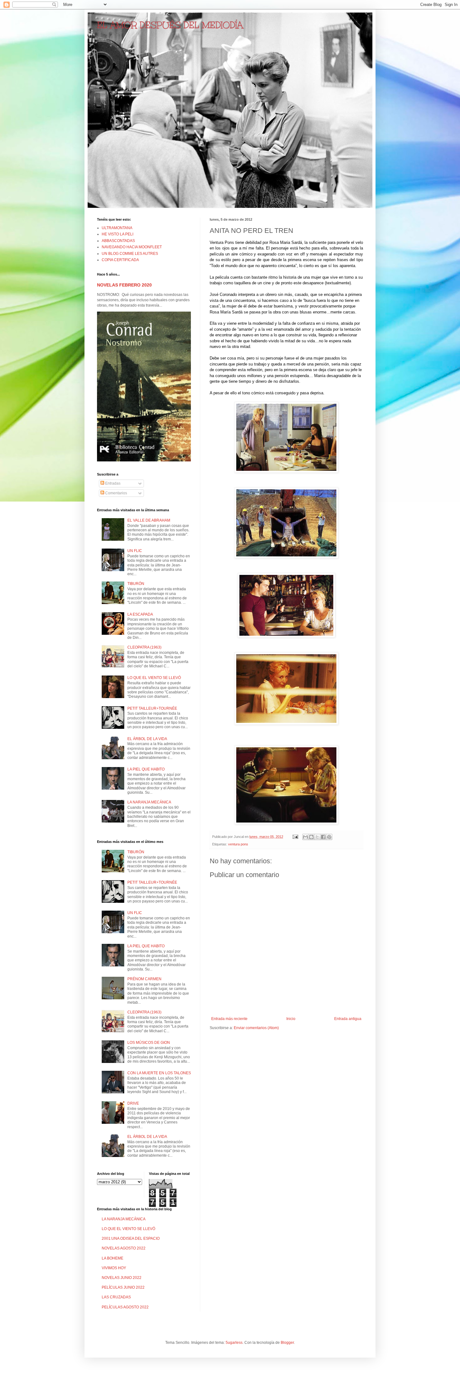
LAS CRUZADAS (116, 1297)
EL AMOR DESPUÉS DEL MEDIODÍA (170, 25)
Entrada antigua (347, 1019)
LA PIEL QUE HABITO (146, 769)
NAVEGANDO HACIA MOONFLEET (132, 247)
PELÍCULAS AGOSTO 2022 (125, 1307)
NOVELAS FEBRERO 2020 (124, 284)
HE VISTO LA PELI (117, 234)
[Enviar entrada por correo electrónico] (295, 837)
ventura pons (238, 844)
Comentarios (115, 493)
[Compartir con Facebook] (323, 837)
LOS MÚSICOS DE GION (148, 1042)
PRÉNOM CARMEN (144, 979)
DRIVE (133, 1103)
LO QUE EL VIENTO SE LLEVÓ (154, 678)
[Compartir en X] (317, 837)
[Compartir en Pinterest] (329, 837)
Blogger (287, 1342)
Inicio (290, 1019)
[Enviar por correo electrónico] (305, 837)
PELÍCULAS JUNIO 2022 (123, 1287)
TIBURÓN (135, 583)
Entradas (112, 483)
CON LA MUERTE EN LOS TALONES (159, 1073)
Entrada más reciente (229, 1019)
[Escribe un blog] (311, 837)
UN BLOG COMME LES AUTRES (130, 253)
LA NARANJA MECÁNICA (149, 802)
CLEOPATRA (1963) (144, 647)
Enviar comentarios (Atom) (256, 1028)
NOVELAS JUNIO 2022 (121, 1277)
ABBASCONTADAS (118, 241)
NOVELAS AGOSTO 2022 (124, 1248)
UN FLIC (134, 551)
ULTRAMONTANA (117, 228)
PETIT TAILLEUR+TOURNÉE (152, 708)
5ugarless (234, 1342)
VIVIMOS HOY (114, 1268)
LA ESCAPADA (140, 614)
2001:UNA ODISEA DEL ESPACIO (131, 1238)
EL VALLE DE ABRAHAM (148, 520)
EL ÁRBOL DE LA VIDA (147, 739)
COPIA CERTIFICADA (120, 260)
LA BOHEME (112, 1258)
